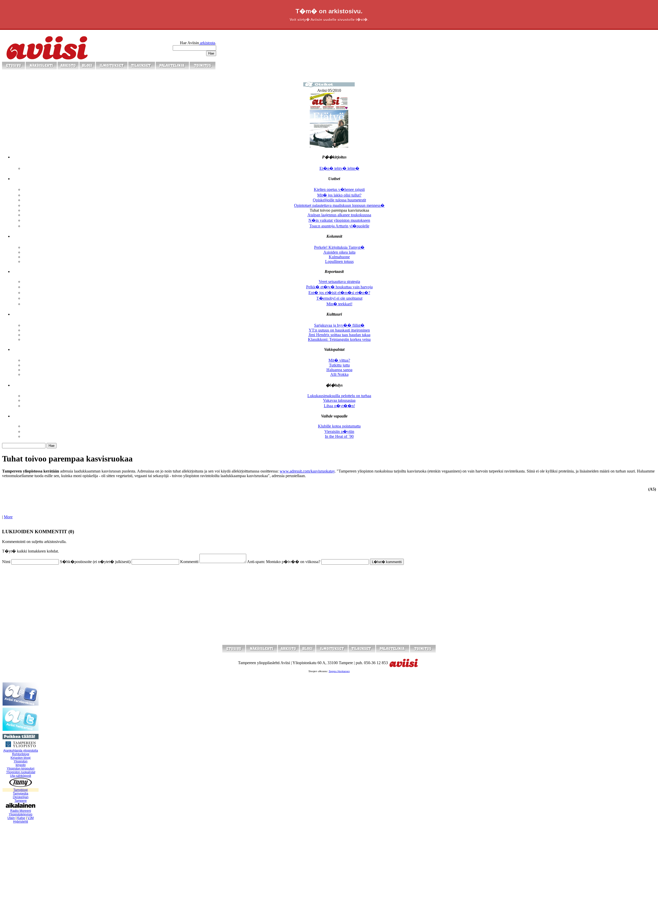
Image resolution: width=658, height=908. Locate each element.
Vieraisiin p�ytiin (339, 431)
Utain (11, 818)
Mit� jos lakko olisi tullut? (339, 195)
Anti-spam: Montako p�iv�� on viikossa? (283, 561)
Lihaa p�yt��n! (339, 406)
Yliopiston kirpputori (20, 768)
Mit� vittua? (339, 360)
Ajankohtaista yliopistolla (20, 750)
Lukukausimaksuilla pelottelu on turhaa (339, 396)
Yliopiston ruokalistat (20, 772)
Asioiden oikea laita (339, 252)
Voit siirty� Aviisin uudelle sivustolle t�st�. (329, 19)
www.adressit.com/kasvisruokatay (307, 471)
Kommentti (189, 561)
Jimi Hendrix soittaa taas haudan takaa (339, 335)
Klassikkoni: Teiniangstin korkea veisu (339, 339)
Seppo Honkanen (339, 671)
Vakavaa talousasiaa (339, 400)
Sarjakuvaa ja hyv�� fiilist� (339, 325)
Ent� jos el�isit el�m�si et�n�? (339, 292)
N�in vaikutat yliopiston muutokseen (339, 220)
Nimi (6, 561)
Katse (21, 818)
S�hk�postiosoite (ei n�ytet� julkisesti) (95, 561)
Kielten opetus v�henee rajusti (339, 189)
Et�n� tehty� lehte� (339, 168)
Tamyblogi (20, 790)
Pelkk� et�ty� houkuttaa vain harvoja (339, 287)
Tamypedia (20, 793)
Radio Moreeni (20, 811)
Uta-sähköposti (20, 776)
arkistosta (207, 43)
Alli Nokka (339, 374)
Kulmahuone (339, 257)
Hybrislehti (20, 821)
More (8, 517)
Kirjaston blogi (21, 758)
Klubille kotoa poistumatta (339, 426)
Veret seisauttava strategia (339, 281)
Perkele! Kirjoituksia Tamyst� (339, 247)
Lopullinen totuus (339, 261)
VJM (31, 818)
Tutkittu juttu (339, 365)
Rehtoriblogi (20, 754)
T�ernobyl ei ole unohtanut (339, 298)
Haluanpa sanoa (339, 370)
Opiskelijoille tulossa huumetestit (339, 200)
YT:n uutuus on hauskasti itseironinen (339, 330)
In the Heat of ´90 (339, 436)
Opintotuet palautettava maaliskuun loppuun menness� (339, 205)
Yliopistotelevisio (20, 814)
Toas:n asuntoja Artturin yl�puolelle (339, 226)
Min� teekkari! (339, 304)
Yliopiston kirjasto (21, 763)
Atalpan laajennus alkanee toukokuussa (339, 215)
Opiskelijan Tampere (21, 799)
